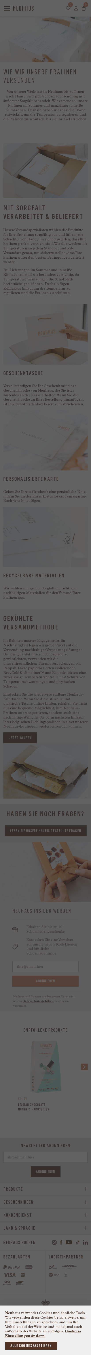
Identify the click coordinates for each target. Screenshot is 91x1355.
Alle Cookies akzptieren (31, 1346)
